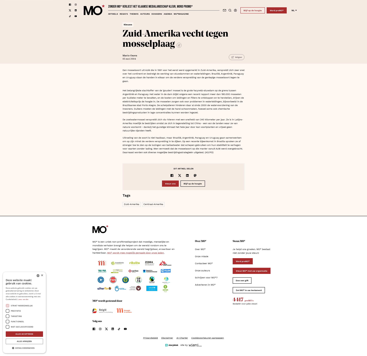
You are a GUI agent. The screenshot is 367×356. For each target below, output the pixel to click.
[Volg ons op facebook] (70, 4)
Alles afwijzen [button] (24, 341)
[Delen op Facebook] (171, 175)
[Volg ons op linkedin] (76, 10)
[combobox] (38, 275)
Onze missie (201, 256)
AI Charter (182, 338)
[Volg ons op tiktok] (70, 16)
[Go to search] (230, 10)
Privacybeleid (150, 338)
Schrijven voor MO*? (206, 277)
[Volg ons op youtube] (76, 16)
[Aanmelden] (235, 10)
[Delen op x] (179, 175)
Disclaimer (167, 338)
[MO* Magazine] (94, 10)
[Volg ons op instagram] (76, 4)
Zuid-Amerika (131, 204)
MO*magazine (181, 14)
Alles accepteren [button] (24, 334)
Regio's (124, 14)
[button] (24, 348)
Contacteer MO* (204, 263)
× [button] (42, 275)
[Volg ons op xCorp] (70, 10)
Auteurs (145, 14)
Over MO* (200, 249)
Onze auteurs (202, 270)
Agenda (168, 14)
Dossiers (157, 14)
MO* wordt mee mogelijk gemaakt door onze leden (135, 252)
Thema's (134, 14)
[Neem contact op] (224, 10)
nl (293, 10)
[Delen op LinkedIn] (187, 175)
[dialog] (24, 312)
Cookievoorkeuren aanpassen (207, 338)
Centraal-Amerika (153, 204)
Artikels (113, 14)
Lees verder (23, 299)
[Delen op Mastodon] (195, 175)
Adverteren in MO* (205, 284)
